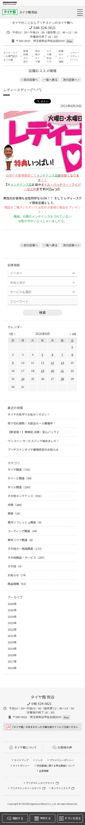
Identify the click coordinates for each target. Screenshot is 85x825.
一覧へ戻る (50, 80)
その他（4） (15, 566)
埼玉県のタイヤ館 (37, 56)
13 (52, 363)
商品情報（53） (18, 584)
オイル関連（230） (20, 487)
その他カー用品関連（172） (25, 549)
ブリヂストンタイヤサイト (40, 783)
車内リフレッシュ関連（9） (25, 522)
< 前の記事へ (29, 80)
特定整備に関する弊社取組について (56, 765)
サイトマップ (21, 760)
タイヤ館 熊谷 (28, 12)
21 (62, 371)
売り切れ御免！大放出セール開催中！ (32, 423)
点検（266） (16, 505)
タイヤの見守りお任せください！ (29, 414)
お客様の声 (65, 747)
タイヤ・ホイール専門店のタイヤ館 (10, 56)
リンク (39, 760)
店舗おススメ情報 (61, 56)
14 (62, 363)
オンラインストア (60, 788)
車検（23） (15, 513)
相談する (17, 818)
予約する (45, 818)
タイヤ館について (25, 747)
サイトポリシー (21, 765)
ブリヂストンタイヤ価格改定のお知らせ (33, 449)
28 (62, 379)
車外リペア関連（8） (21, 540)
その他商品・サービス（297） (27, 557)
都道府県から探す (25, 56)
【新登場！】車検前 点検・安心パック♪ (33, 432)
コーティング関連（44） (23, 531)
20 (52, 371)
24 (22, 379)
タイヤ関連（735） (20, 469)
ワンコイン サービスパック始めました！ (33, 441)
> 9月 (73, 334)
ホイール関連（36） (20, 478)
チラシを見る (73, 818)
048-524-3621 (45, 27)
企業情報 (44, 770)
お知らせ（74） (18, 575)
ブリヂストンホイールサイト (25, 788)
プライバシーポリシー (62, 760)
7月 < (12, 334)
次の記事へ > (71, 80)
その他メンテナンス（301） (25, 496)
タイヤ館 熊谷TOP (49, 56)
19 (42, 371)
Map (69, 41)
